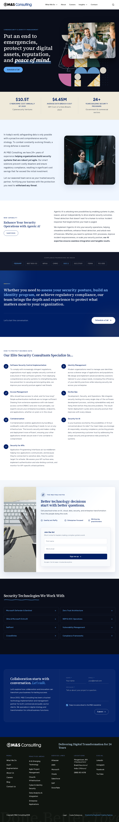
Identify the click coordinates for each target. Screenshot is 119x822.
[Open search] (113, 5)
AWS (53, 765)
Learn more (11, 233)
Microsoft (55, 769)
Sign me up (74, 556)
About (63, 5)
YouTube (99, 774)
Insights (82, 5)
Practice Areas (37, 756)
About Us (10, 773)
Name (69, 678)
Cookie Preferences (75, 815)
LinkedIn (99, 760)
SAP (53, 783)
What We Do (50, 5)
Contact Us (11, 787)
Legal (65, 815)
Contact (94, 5)
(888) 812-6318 (80, 773)
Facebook (100, 769)
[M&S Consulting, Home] (18, 5)
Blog (8, 782)
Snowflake (55, 788)
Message (70, 687)
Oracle (54, 774)
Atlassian (55, 760)
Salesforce (55, 779)
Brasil (80, 765)
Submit (100, 712)
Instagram (100, 765)
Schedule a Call (13, 70)
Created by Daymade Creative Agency (98, 815)
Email (91, 678)
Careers (72, 5)
